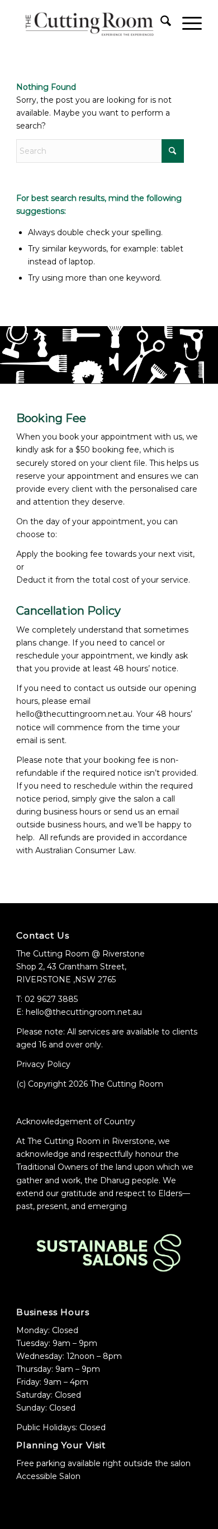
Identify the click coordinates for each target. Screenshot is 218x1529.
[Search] (160, 23)
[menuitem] (160, 23)
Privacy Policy (43, 1064)
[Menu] (186, 23)
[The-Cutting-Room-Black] (90, 23)
